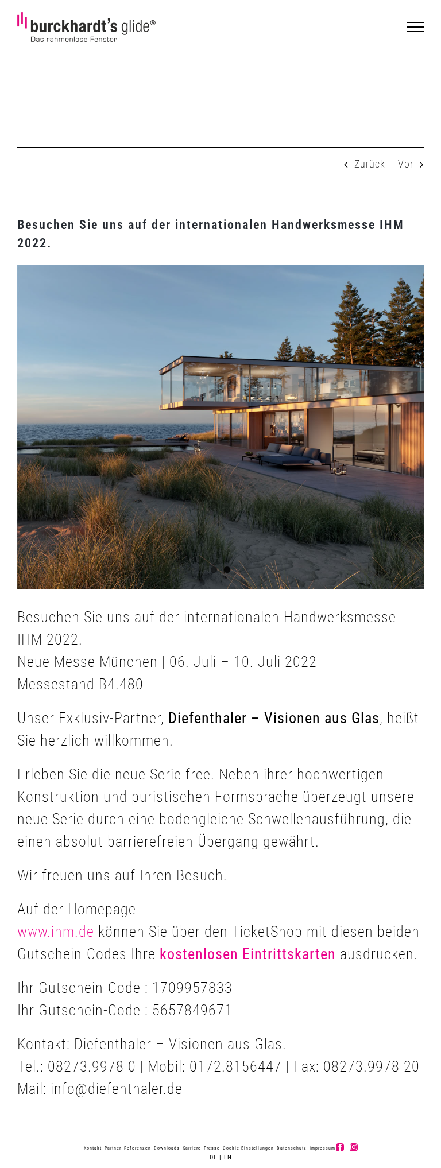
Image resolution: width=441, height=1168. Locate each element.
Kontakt (93, 1148)
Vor (405, 164)
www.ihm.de (55, 931)
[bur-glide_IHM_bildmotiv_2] (220, 427)
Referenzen (137, 1148)
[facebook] (340, 1147)
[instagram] (354, 1147)
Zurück (369, 164)
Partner (113, 1148)
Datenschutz (292, 1148)
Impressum (322, 1148)
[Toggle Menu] (415, 27)
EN (228, 1157)
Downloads (167, 1148)
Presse (212, 1148)
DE (213, 1157)
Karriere (192, 1148)
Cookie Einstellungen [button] (248, 1148)
